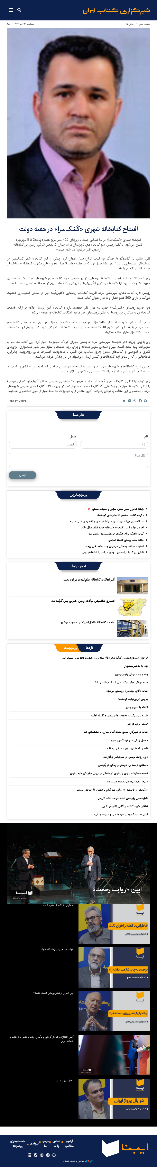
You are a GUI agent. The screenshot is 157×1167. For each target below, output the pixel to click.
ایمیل (73, 436)
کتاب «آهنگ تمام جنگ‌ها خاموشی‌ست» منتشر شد (116, 533)
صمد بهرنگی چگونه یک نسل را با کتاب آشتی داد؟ (121, 682)
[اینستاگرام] (41, 1155)
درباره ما (45, 1144)
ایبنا (116, 11)
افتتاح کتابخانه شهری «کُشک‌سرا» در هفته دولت (78, 229)
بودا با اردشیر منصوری (136, 666)
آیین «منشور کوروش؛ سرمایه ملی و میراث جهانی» (120, 814)
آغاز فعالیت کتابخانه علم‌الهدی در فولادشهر (89, 579)
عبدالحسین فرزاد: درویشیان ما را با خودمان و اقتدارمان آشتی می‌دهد (106, 521)
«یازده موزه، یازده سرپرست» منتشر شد (127, 781)
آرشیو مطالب (69, 1144)
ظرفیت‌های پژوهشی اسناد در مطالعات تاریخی (123, 798)
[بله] (35, 1155)
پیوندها (34, 1143)
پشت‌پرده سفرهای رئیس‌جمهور (131, 674)
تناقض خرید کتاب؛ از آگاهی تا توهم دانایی (125, 806)
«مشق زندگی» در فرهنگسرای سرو (129, 740)
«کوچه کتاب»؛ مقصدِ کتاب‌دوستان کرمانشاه (120, 515)
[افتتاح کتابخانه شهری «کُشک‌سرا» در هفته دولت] (78, 123)
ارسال (22, 475)
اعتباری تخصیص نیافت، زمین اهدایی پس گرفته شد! (82, 601)
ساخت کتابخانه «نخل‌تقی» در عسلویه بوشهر (88, 622)
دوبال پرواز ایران (64, 1080)
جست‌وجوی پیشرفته (17, 1144)
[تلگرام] (47, 1155)
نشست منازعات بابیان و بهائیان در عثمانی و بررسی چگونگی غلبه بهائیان (109, 773)
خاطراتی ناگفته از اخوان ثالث (58, 905)
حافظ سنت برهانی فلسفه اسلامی (126, 540)
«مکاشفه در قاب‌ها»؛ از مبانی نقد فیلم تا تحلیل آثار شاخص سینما (112, 790)
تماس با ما (56, 1144)
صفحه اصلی (144, 24)
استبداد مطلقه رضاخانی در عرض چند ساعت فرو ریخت (114, 546)
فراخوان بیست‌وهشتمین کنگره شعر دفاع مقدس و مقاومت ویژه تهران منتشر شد (105, 658)
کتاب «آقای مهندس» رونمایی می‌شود (127, 691)
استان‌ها (130, 24)
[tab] (90, 648)
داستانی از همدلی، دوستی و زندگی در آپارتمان (123, 765)
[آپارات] (54, 1155)
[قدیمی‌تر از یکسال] (132, 585)
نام (146, 436)
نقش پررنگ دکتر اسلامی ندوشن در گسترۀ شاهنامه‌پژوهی (113, 552)
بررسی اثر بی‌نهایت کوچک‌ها (133, 699)
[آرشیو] (29, 1155)
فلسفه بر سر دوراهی (137, 724)
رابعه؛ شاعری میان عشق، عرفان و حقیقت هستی (118, 509)
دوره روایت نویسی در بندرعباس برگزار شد (125, 757)
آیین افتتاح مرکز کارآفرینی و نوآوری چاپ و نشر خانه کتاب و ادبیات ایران (41, 1039)
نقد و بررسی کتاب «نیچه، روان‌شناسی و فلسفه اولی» (119, 715)
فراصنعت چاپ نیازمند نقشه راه (57, 949)
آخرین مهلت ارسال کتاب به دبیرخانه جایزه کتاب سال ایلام (113, 527)
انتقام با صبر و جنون (137, 707)
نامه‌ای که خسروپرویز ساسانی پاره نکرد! (126, 748)
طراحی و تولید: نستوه (73, 1161)
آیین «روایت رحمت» (117, 889)
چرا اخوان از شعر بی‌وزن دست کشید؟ (53, 993)
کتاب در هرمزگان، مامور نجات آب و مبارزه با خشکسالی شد (116, 732)
